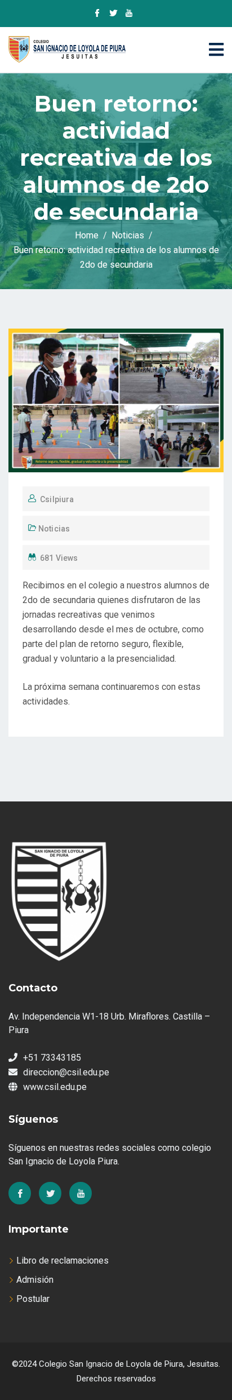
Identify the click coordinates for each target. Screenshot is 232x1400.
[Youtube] (80, 1193)
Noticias (54, 528)
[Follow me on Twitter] (113, 14)
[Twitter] (50, 1193)
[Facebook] (19, 1193)
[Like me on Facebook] (97, 14)
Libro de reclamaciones (62, 1260)
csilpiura (57, 499)
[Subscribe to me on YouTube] (129, 14)
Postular (33, 1298)
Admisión (34, 1279)
